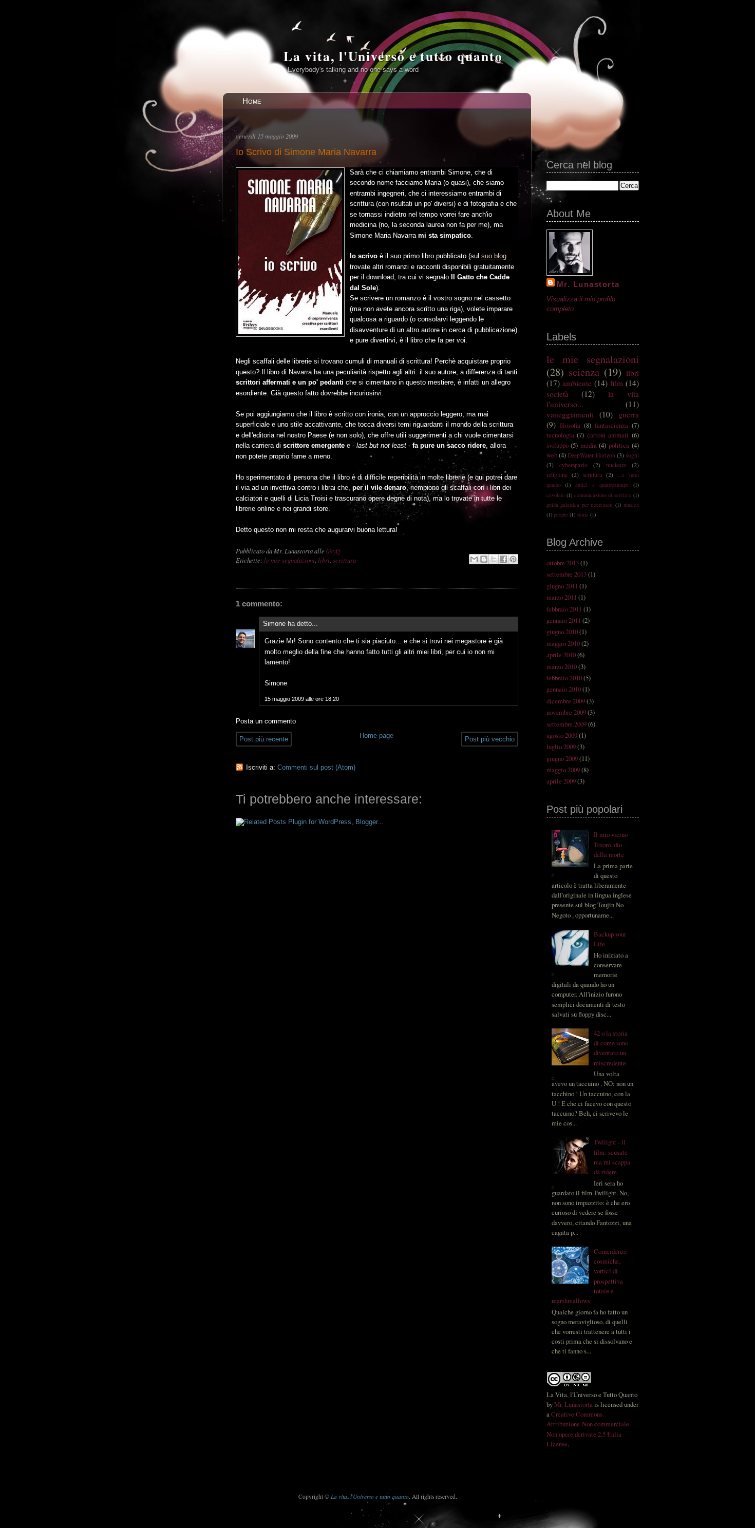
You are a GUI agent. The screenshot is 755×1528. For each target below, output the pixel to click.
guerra (628, 414)
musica (631, 504)
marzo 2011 (561, 597)
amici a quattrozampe (602, 484)
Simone (274, 623)
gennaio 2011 (563, 620)
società (557, 394)
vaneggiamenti (570, 414)
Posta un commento (266, 721)
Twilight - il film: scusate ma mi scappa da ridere (612, 1156)
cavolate (555, 495)
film (616, 383)
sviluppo (557, 445)
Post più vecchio (490, 739)
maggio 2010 (563, 643)
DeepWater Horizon (591, 455)
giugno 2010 (562, 631)
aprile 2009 (561, 781)
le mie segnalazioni (289, 560)
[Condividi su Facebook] (503, 559)
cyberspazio (573, 465)
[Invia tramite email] (474, 559)
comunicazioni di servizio (602, 495)
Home (251, 101)
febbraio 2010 (564, 677)
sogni (632, 455)
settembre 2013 (566, 574)
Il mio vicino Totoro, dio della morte (611, 844)
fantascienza (611, 425)
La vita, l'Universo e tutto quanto (393, 56)
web (551, 455)
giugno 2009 (562, 758)
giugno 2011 (562, 585)
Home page (376, 735)
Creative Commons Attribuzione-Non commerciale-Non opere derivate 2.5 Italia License (588, 1428)
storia (583, 514)
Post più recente (263, 739)
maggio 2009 (563, 769)
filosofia (569, 425)
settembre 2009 (566, 724)
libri (324, 560)
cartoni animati (608, 435)
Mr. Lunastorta (588, 284)
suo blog (493, 256)
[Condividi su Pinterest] (513, 559)
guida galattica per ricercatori (579, 504)
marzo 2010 (561, 666)
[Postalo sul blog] (484, 559)
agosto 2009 (561, 735)
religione (557, 475)
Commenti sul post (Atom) (316, 767)
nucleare (616, 465)
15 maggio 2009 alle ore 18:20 (302, 699)
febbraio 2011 (564, 609)
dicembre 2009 (565, 700)
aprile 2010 (561, 654)
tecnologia (560, 435)
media (588, 445)
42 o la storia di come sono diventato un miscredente (611, 1047)
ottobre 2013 (562, 562)
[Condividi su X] (493, 559)
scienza (584, 372)
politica (619, 445)
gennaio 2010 (563, 689)
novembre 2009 (566, 712)
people (561, 514)
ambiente (577, 383)
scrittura (344, 560)
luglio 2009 (561, 746)
